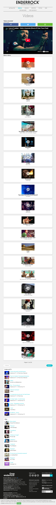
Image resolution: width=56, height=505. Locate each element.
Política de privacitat (33, 491)
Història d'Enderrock (33, 484)
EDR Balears (23, 10)
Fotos (40, 8)
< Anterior (6, 365)
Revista (33, 8)
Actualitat (12, 8)
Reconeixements (32, 486)
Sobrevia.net (49, 482)
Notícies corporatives (33, 483)
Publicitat (31, 487)
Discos (27, 8)
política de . (12, 503)
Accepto (18, 503)
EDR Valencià (32, 10)
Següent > (49, 365)
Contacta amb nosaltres (33, 488)
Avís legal (31, 490)
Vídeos (20, 8)
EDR (46, 8)
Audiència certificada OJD (34, 481)
